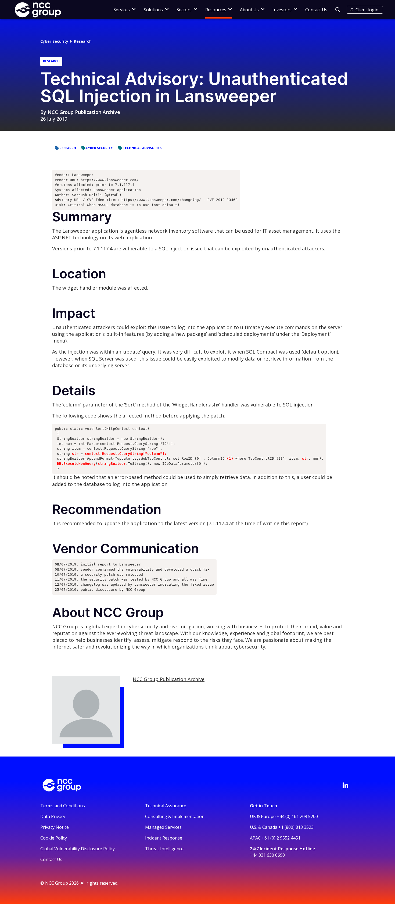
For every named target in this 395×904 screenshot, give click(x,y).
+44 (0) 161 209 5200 (297, 816)
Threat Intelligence (164, 849)
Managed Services (163, 827)
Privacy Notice (54, 827)
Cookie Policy (53, 838)
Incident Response (163, 838)
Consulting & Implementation (174, 816)
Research (83, 41)
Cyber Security (54, 41)
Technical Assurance (165, 806)
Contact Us (316, 10)
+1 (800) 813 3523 (296, 827)
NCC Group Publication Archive (84, 112)
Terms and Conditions (62, 806)
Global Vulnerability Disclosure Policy (77, 849)
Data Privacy (52, 816)
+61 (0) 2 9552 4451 (281, 838)
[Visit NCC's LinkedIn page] (345, 785)
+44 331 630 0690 (267, 855)
